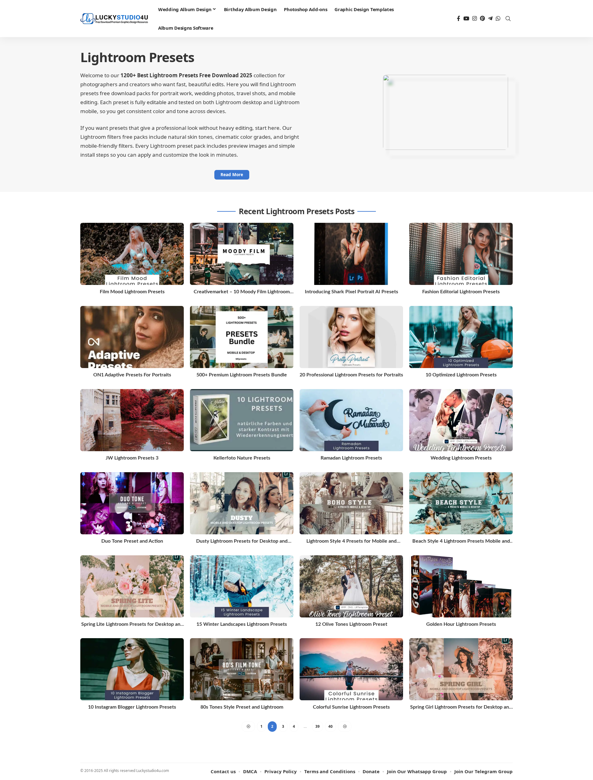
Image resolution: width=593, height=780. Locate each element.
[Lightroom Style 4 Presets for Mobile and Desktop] (351, 503)
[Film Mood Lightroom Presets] (132, 254)
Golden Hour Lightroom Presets (461, 624)
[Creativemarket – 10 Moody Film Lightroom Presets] (241, 254)
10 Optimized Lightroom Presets (461, 374)
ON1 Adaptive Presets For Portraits (132, 374)
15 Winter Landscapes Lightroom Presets (241, 624)
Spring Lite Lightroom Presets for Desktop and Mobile (132, 625)
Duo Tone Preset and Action (132, 541)
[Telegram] (490, 18)
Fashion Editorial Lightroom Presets (461, 291)
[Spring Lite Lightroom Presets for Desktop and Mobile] (132, 586)
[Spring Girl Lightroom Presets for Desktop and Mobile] (461, 669)
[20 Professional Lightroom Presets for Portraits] (351, 337)
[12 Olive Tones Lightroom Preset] (351, 586)
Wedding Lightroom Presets (461, 458)
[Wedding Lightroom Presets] (461, 420)
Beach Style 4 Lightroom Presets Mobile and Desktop (461, 542)
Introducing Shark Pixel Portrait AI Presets (351, 291)
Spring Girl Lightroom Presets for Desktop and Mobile (461, 707)
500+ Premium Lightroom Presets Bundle (241, 374)
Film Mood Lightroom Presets (132, 291)
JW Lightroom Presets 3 (132, 458)
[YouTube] (466, 18)
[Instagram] (474, 18)
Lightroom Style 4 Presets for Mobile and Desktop (351, 542)
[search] (508, 18)
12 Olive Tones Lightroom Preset (351, 624)
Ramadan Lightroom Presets (351, 458)
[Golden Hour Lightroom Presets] (461, 586)
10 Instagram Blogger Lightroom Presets (132, 707)
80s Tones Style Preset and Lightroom (241, 707)
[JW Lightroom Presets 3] (132, 420)
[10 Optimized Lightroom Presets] (461, 337)
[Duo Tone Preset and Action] (132, 503)
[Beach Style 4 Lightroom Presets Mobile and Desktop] (461, 503)
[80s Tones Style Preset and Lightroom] (241, 669)
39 (317, 726)
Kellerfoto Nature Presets (241, 458)
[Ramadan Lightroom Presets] (351, 420)
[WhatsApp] (498, 18)
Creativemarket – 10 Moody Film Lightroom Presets (242, 292)
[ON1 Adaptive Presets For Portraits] (132, 337)
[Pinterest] (482, 18)
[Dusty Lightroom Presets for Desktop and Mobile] (241, 503)
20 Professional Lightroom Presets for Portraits (351, 374)
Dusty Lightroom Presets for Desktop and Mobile (242, 542)
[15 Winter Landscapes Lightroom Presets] (241, 586)
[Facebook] (458, 18)
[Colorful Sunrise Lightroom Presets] (351, 669)
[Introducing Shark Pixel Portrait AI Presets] (351, 254)
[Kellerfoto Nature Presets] (241, 420)
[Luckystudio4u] (114, 19)
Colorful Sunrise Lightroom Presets (351, 707)
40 (330, 726)
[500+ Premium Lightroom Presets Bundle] (241, 337)
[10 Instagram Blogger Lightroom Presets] (132, 669)
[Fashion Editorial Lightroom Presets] (461, 254)
